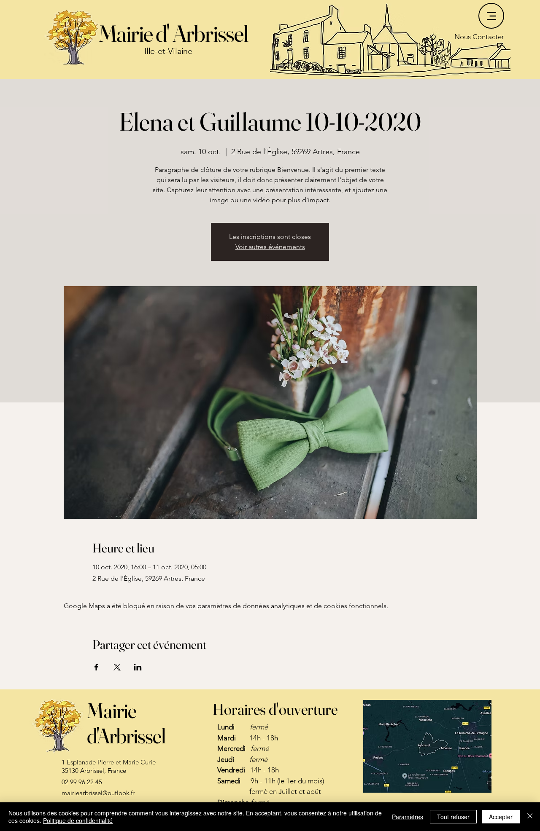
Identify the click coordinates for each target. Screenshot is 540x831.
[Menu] (491, 16)
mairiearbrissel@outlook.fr (98, 793)
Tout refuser (453, 816)
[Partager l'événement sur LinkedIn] (138, 667)
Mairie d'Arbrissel (126, 723)
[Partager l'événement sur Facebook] (96, 667)
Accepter (501, 816)
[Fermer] (530, 816)
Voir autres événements (270, 247)
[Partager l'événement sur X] (117, 667)
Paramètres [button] (407, 816)
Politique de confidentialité (78, 820)
